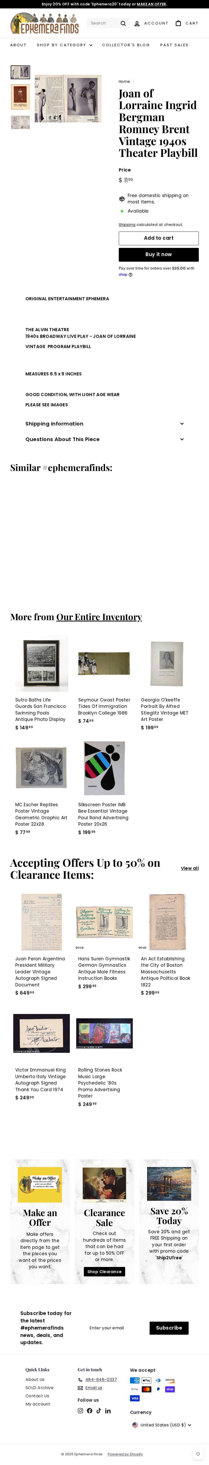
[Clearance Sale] (104, 1185)
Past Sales (174, 45)
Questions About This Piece (62, 439)
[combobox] (108, 23)
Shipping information (54, 423)
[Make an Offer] (40, 1185)
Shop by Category (62, 45)
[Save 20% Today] (169, 1184)
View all (190, 868)
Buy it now (159, 254)
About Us (34, 1379)
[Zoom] (68, 98)
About (18, 45)
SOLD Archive (39, 1388)
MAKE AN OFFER (151, 4)
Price (125, 170)
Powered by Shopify (125, 1454)
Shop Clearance (104, 1271)
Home (124, 81)
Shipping (127, 224)
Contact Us (37, 1396)
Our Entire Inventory (99, 616)
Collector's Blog (126, 45)
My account (37, 1404)
